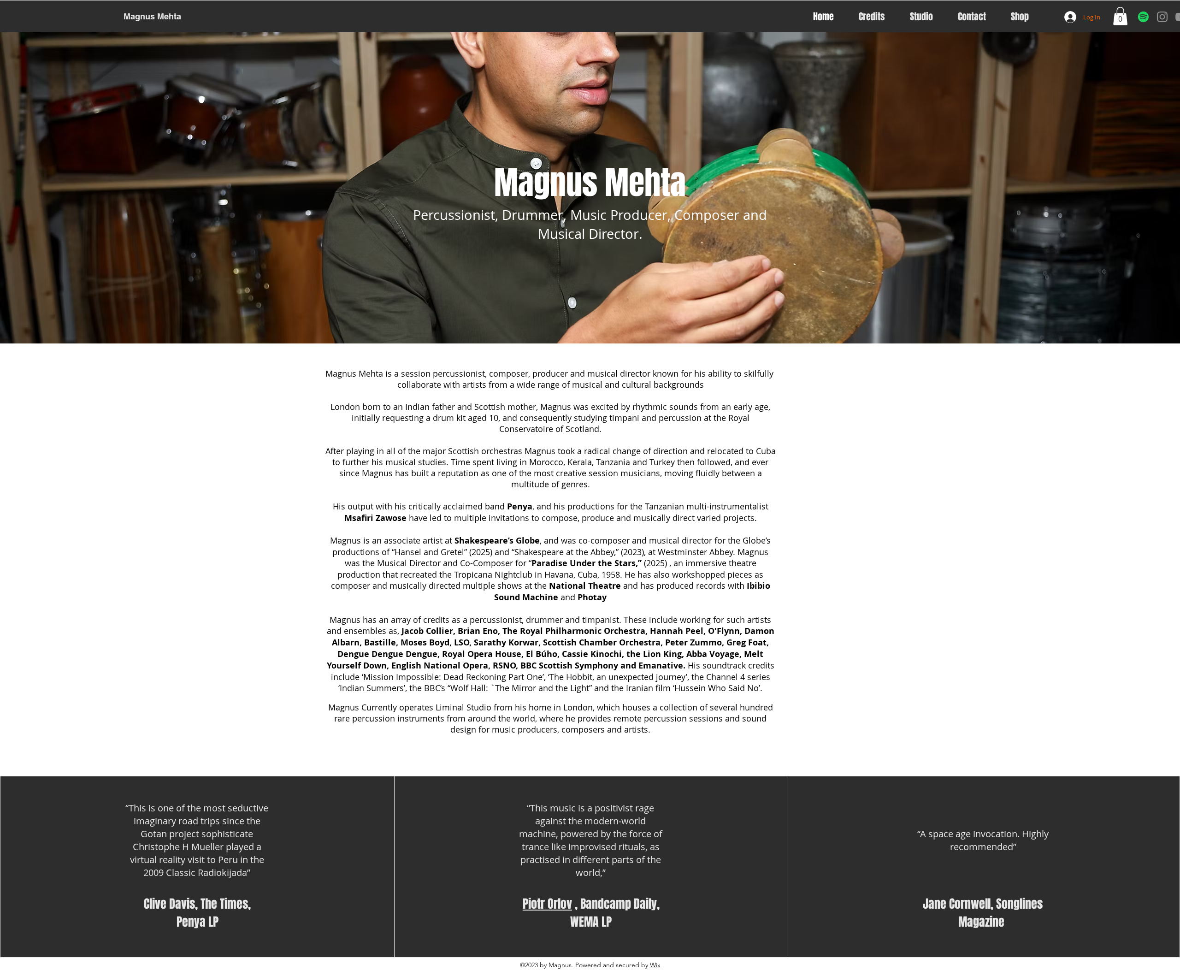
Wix (655, 965)
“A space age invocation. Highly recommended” (983, 840)
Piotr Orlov (547, 904)
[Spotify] (1143, 17)
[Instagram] (1162, 17)
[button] (1120, 16)
